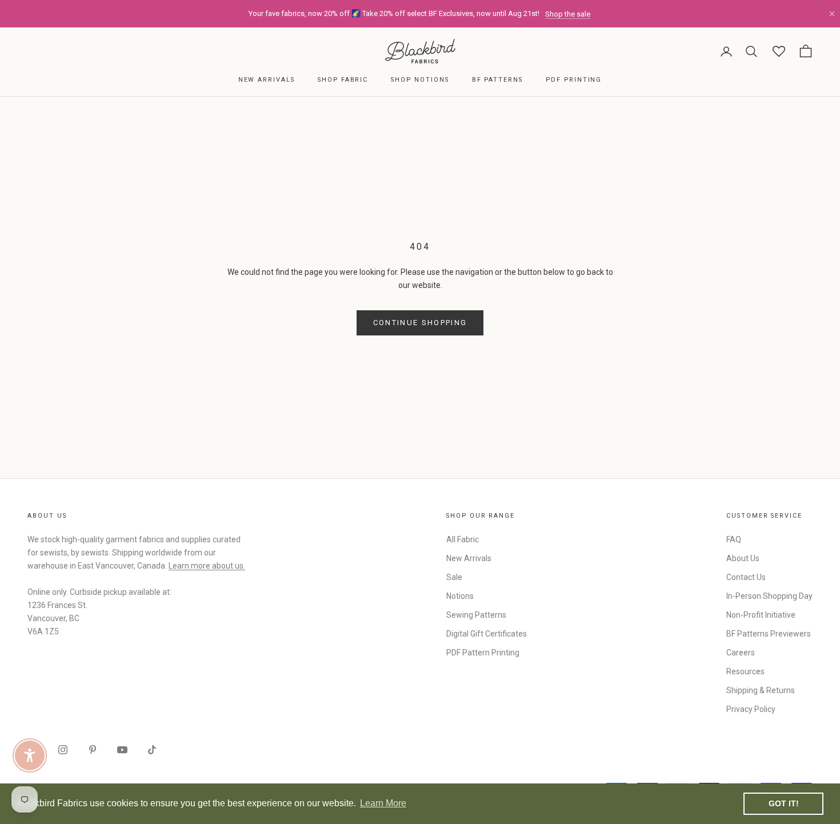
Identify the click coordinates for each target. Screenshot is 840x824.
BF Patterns (497, 79)
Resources (745, 671)
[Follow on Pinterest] (92, 749)
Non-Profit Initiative (760, 614)
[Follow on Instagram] (63, 749)
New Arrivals (266, 79)
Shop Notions (420, 79)
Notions (460, 596)
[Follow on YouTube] (122, 749)
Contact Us (746, 577)
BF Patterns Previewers (768, 633)
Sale (454, 577)
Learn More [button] (383, 803)
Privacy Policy (750, 709)
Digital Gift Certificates (486, 633)
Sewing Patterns (476, 614)
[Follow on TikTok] (152, 749)
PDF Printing (574, 79)
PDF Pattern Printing (482, 652)
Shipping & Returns (760, 690)
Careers (740, 652)
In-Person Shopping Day (769, 596)
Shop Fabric (343, 79)
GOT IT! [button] (784, 803)
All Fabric (462, 539)
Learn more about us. (207, 565)
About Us (742, 558)
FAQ (733, 539)
